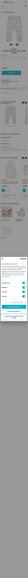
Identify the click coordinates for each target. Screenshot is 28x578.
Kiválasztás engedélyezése (14, 311)
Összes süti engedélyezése (14, 306)
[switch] (24, 287)
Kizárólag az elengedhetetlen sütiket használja (14, 317)
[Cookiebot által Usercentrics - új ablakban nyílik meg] (20, 259)
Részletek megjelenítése (17, 302)
